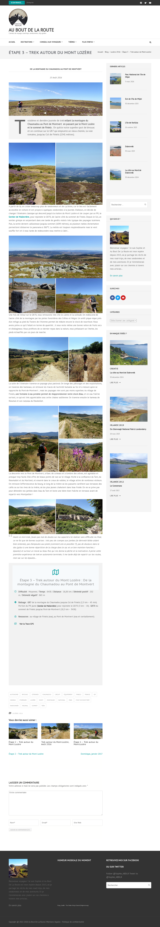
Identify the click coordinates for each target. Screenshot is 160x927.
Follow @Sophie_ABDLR (117, 873)
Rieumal (25, 706)
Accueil (12, 42)
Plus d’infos (87, 42)
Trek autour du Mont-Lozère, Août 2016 (55, 743)
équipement (68, 694)
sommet (35, 706)
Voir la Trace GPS (27, 624)
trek (43, 706)
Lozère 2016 (17, 713)
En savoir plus (116, 275)
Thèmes (71, 42)
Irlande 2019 (117, 425)
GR (95, 694)
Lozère (32, 700)
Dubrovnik (129, 146)
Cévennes (35, 694)
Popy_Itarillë (61, 905)
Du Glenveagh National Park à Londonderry (128, 429)
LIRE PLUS (115, 382)
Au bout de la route (31, 30)
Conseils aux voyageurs (50, 42)
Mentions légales (53, 922)
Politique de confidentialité (73, 922)
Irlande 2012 (117, 481)
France (87, 694)
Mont (41, 700)
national (61, 700)
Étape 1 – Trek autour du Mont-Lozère (86, 743)
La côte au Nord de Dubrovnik (133, 171)
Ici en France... (16, 3)
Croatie (114, 368)
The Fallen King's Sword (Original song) (77, 905)
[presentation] (115, 78)
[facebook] (112, 297)
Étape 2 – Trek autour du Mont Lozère (21, 743)
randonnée (14, 706)
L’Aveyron (30, 2)
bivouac (25, 694)
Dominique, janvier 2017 (91, 753)
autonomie (14, 694)
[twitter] (117, 297)
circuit (57, 694)
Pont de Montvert (83, 700)
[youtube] (123, 297)
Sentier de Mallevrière (19, 216)
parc (70, 700)
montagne (51, 700)
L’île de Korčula (131, 122)
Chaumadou (46, 694)
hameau (13, 700)
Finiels (78, 694)
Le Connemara (116, 485)
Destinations (26, 42)
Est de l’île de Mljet (133, 99)
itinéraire (23, 700)
